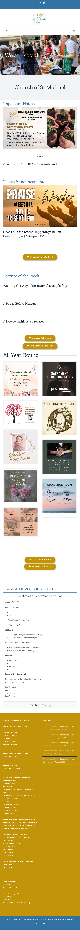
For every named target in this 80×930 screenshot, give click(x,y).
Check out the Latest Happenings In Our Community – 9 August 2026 (58, 752)
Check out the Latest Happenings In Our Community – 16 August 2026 (58, 744)
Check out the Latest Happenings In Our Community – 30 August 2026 (58, 727)
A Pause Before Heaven (19, 304)
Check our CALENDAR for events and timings (36, 164)
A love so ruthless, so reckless (24, 321)
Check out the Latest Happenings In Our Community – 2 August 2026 (58, 760)
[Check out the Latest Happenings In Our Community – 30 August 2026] (40, 206)
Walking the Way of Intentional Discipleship (35, 286)
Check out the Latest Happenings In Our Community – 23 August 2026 (58, 736)
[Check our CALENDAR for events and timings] (40, 128)
